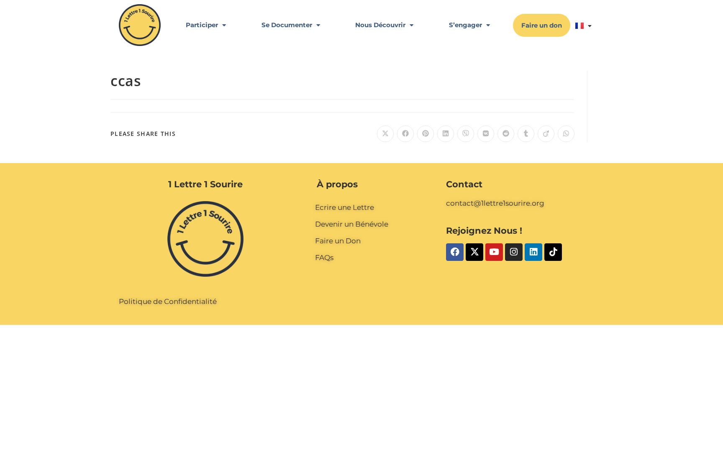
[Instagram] (514, 252)
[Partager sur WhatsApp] (566, 133)
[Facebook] (455, 252)
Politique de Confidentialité (168, 301)
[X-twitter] (474, 252)
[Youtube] (494, 252)
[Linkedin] (533, 252)
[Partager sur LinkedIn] (445, 133)
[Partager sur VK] (485, 133)
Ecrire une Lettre (344, 207)
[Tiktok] (553, 252)
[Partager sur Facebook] (405, 133)
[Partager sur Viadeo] (546, 133)
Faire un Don (338, 241)
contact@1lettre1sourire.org (495, 203)
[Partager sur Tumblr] (526, 133)
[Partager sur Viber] (465, 133)
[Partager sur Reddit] (505, 133)
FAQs (324, 257)
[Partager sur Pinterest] (425, 133)
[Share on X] (385, 133)
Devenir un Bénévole (351, 224)
